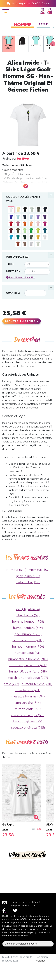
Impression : (14, 271)
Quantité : (13, 293)
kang (38, 828)
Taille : (10, 264)
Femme (43, 24)
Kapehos (41, 960)
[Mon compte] (42, 10)
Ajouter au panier (21, 321)
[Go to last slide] (7, 801)
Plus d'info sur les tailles (22, 277)
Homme (23, 25)
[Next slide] (52, 43)
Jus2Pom (23, 158)
